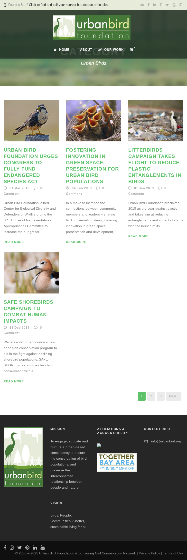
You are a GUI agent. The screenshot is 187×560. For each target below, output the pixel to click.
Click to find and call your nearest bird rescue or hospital (68, 5)
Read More (14, 242)
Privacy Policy (149, 553)
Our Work (114, 50)
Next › (173, 396)
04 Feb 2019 (82, 188)
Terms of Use (173, 553)
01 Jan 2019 (144, 188)
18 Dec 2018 (19, 327)
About (86, 50)
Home (64, 50)
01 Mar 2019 (19, 188)
